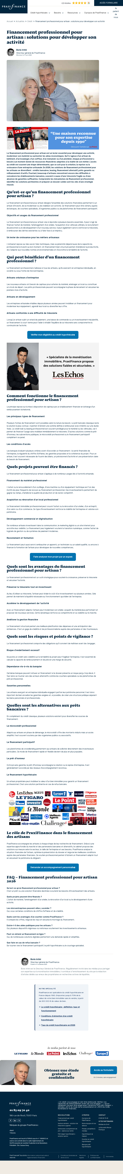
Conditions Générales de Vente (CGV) (69, 1156)
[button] (40, 13)
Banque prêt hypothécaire (86, 1146)
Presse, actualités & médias (88, 1130)
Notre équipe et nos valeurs (89, 1124)
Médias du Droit (104, 1124)
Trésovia (12, 1133)
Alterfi (12, 1130)
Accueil (10, 22)
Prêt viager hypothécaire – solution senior (67, 1135)
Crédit (29, 22)
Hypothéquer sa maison (87, 1135)
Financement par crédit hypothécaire (66, 1119)
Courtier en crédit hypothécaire (88, 1140)
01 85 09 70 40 (103, 1118)
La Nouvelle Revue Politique (105, 1129)
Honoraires (109, 1156)
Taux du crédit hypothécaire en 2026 (58, 1025)
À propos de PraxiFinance (86, 1119)
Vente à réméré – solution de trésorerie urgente (68, 1124)
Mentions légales (82, 1156)
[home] (14, 6)
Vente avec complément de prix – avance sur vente (67, 1130)
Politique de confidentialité (95, 1156)
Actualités (20, 22)
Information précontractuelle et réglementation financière (38, 1156)
